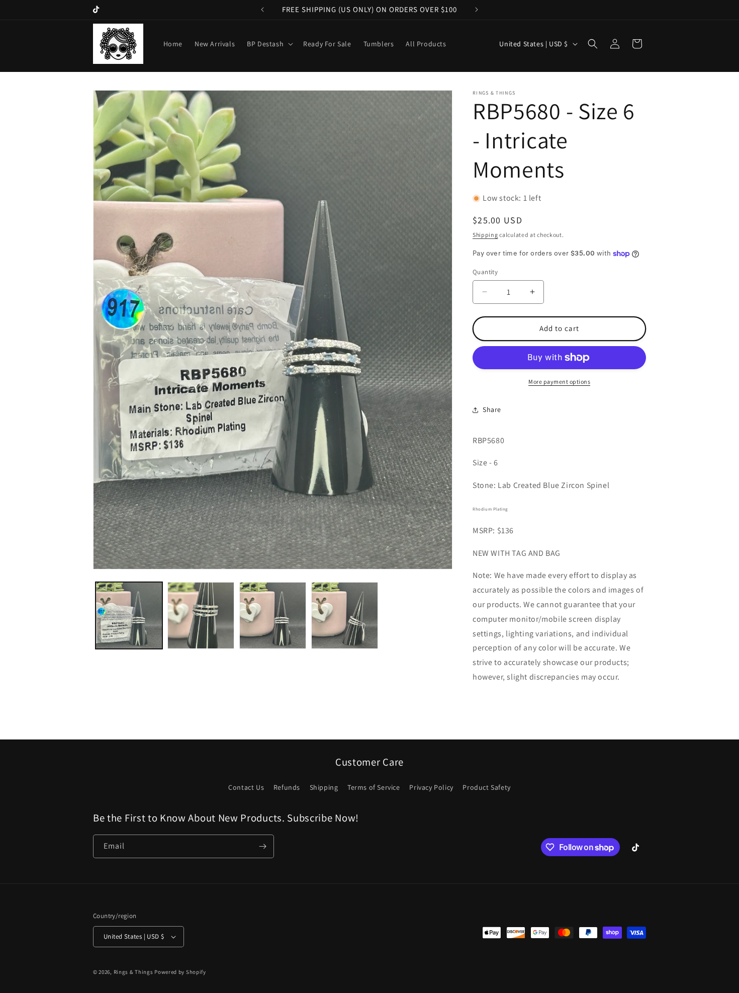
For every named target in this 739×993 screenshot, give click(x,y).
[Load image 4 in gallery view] (344, 615)
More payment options (559, 381)
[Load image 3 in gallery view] (272, 615)
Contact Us (246, 787)
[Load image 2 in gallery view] (200, 615)
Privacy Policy (431, 787)
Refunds (286, 787)
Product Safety (486, 787)
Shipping (485, 234)
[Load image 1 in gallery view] (129, 615)
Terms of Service (373, 787)
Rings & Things (133, 971)
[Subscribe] (262, 846)
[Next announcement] (477, 9)
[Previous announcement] (262, 9)
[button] (269, 43)
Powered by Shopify (180, 971)
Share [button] (492, 409)
